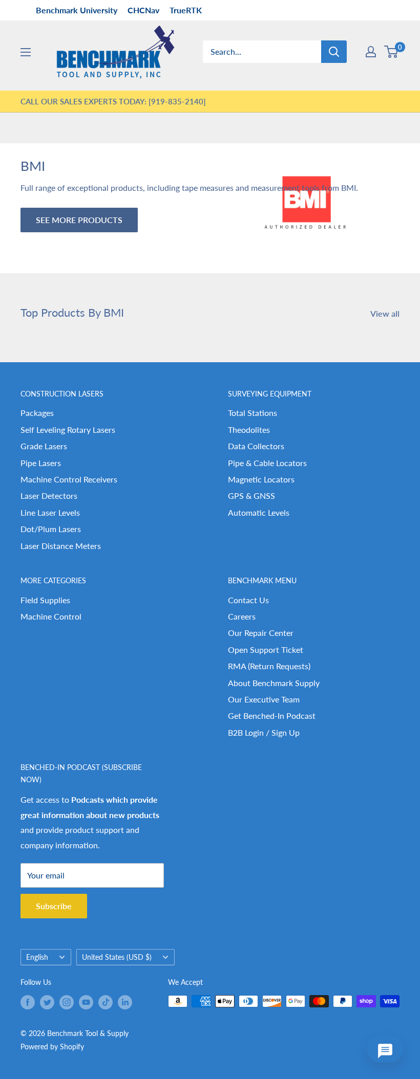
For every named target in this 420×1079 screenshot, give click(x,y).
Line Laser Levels (50, 512)
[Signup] (371, 51)
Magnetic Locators (261, 479)
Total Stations (252, 412)
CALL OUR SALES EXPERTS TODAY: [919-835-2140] (113, 101)
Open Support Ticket (265, 649)
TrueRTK (186, 10)
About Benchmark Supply (274, 683)
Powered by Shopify (52, 1046)
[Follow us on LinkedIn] (125, 1002)
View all (386, 313)
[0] (391, 52)
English (37, 957)
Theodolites (249, 429)
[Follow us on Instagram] (66, 1002)
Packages (37, 412)
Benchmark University (76, 10)
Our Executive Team (264, 699)
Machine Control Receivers (68, 479)
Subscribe (54, 906)
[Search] (334, 51)
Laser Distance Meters (60, 545)
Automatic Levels (258, 512)
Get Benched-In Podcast (272, 715)
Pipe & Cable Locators (267, 463)
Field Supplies (45, 600)
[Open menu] (25, 52)
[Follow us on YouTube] (86, 1002)
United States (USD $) (117, 957)
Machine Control (50, 616)
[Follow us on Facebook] (27, 1002)
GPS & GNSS (251, 495)
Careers (242, 616)
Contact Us (248, 600)
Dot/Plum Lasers (50, 529)
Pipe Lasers (40, 463)
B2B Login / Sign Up (264, 732)
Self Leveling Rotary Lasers (67, 429)
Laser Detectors (48, 495)
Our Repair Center (260, 632)
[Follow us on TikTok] (105, 1002)
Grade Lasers (43, 446)
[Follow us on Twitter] (47, 1002)
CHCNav (143, 10)
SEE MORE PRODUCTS (79, 220)
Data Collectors (256, 446)
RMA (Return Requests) (269, 666)
